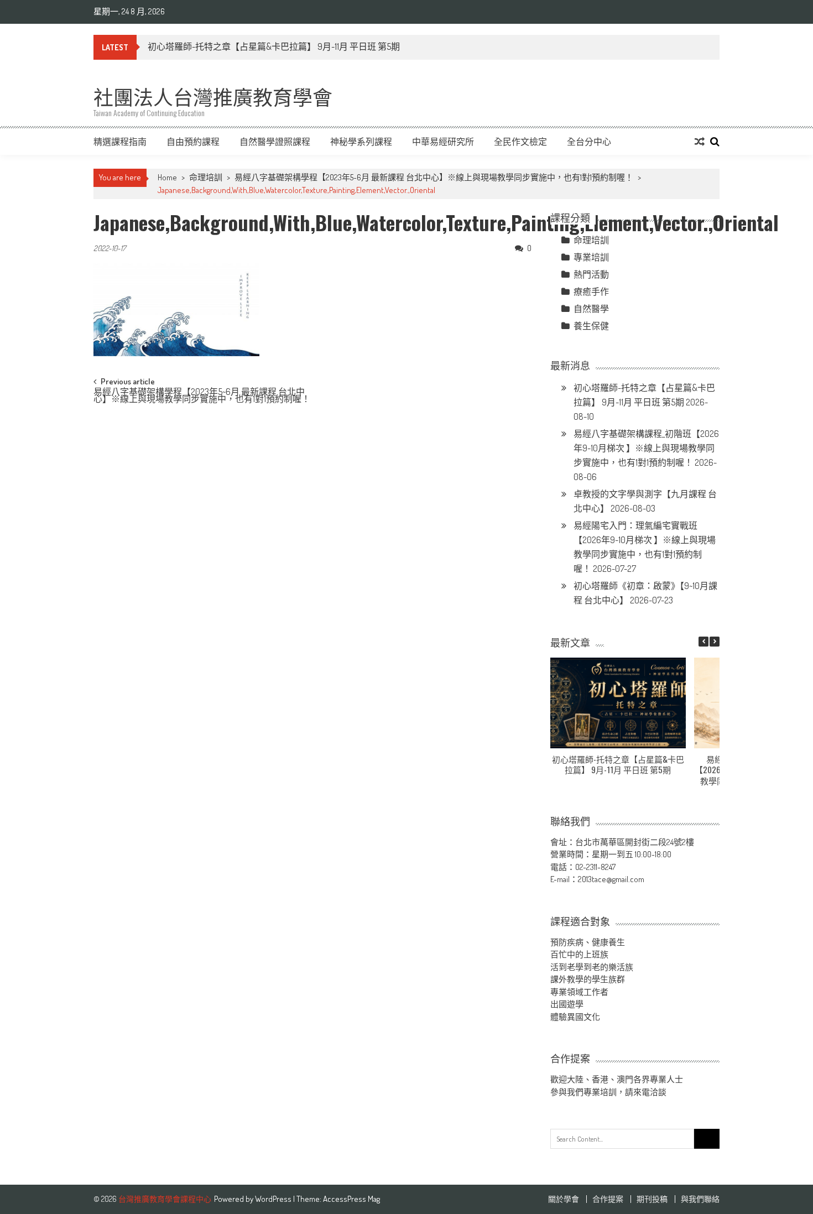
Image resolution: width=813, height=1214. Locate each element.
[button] (715, 642)
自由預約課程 (193, 141)
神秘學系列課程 (361, 141)
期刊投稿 (652, 1199)
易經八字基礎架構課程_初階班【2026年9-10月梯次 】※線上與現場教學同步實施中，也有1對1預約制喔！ (646, 448)
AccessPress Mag (351, 1199)
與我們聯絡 (700, 1199)
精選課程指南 (120, 141)
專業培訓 (591, 257)
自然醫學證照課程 (274, 141)
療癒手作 (591, 291)
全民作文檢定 (520, 141)
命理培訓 (205, 177)
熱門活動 (591, 274)
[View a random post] (700, 142)
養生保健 (591, 325)
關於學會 (563, 1199)
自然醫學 (591, 308)
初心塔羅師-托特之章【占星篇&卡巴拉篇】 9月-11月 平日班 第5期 (274, 46)
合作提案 (607, 1199)
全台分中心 (589, 141)
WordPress (274, 1199)
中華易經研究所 (443, 141)
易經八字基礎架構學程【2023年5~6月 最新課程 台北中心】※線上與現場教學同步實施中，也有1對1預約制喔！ (433, 177)
